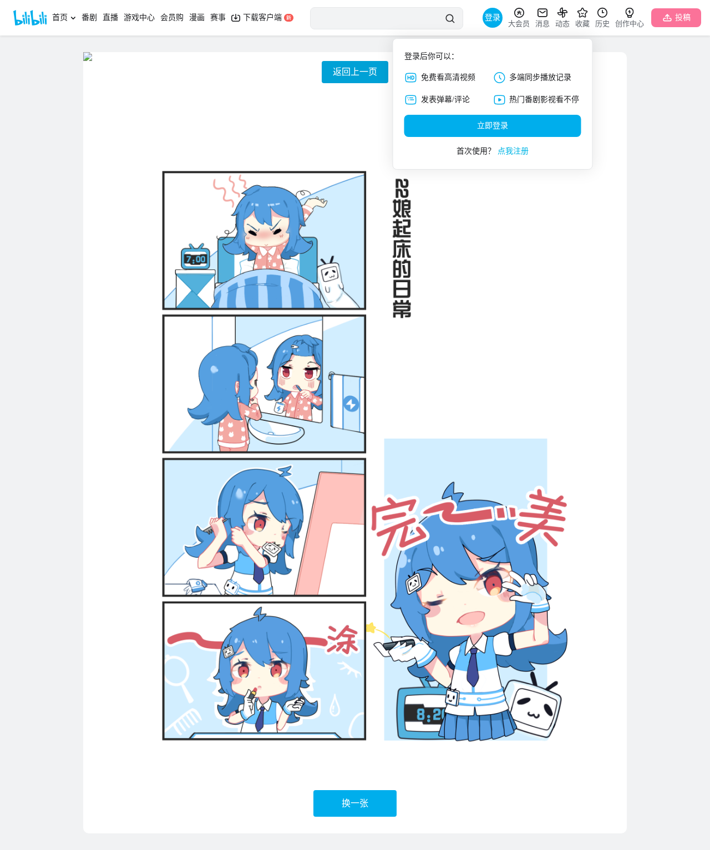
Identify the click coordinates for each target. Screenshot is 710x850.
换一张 (355, 803)
